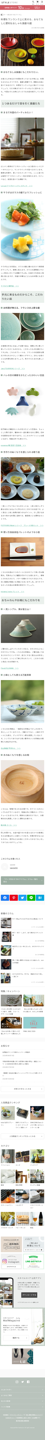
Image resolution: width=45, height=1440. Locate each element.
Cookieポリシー (10, 1418)
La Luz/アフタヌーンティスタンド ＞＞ (17, 186)
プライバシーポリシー (16, 1415)
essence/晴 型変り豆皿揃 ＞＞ (13, 445)
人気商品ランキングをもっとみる (22, 1136)
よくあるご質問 (6, 1395)
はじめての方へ (6, 1390)
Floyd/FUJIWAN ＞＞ (10, 668)
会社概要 (34, 1418)
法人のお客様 (5, 1401)
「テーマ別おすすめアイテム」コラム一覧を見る (20, 880)
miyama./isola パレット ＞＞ (12, 592)
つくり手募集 (5, 1407)
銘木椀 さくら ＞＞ (9, 825)
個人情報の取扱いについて (34, 1415)
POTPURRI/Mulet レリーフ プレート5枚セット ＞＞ (22, 525)
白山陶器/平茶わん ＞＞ (11, 748)
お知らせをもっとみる (22, 1089)
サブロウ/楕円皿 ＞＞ (10, 286)
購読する (16, 1338)
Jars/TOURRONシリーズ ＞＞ (13, 369)
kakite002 (14, 868)
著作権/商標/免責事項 (22, 1421)
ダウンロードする (29, 1295)
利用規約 (5, 1415)
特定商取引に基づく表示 (23, 1418)
